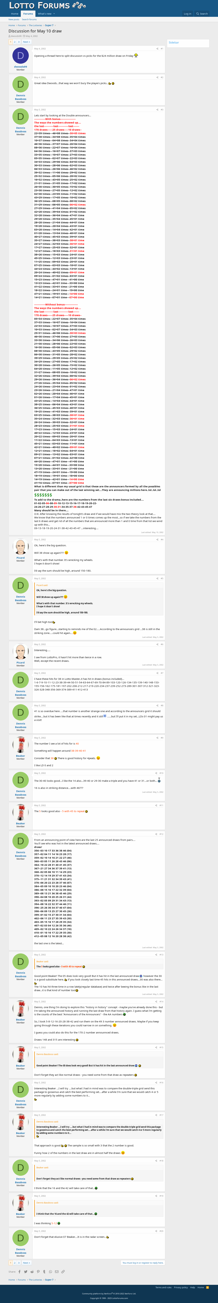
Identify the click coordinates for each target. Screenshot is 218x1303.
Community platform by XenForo (109, 1293)
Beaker (20, 755)
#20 (161, 1231)
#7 (162, 673)
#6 (162, 644)
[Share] (157, 49)
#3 (162, 109)
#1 (162, 48)
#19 (161, 1195)
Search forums (29, 19)
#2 (162, 77)
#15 (161, 1047)
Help (192, 1287)
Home (14, 13)
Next (25, 41)
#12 (161, 834)
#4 (162, 539)
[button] (54, 14)
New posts (14, 19)
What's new (44, 13)
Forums (28, 13)
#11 (161, 805)
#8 (162, 705)
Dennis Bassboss (20, 97)
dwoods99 (16, 36)
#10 (161, 773)
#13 (161, 954)
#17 (161, 1115)
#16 (161, 1082)
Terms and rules (163, 1287)
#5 (162, 578)
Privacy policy (181, 1287)
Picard (21, 557)
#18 (161, 1160)
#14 (161, 1001)
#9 (162, 737)
